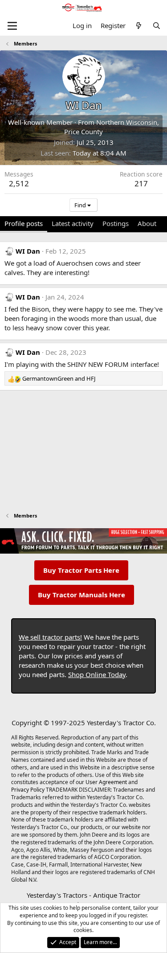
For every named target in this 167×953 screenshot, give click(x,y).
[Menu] (12, 26)
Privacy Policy (28, 789)
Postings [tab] (115, 223)
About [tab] (147, 223)
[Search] (156, 25)
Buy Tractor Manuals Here (81, 594)
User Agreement (106, 782)
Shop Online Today (97, 674)
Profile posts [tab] (23, 223)
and (59, 378)
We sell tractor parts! (50, 637)
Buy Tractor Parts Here (81, 570)
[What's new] (138, 25)
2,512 (19, 183)
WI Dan (28, 250)
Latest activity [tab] (73, 223)
